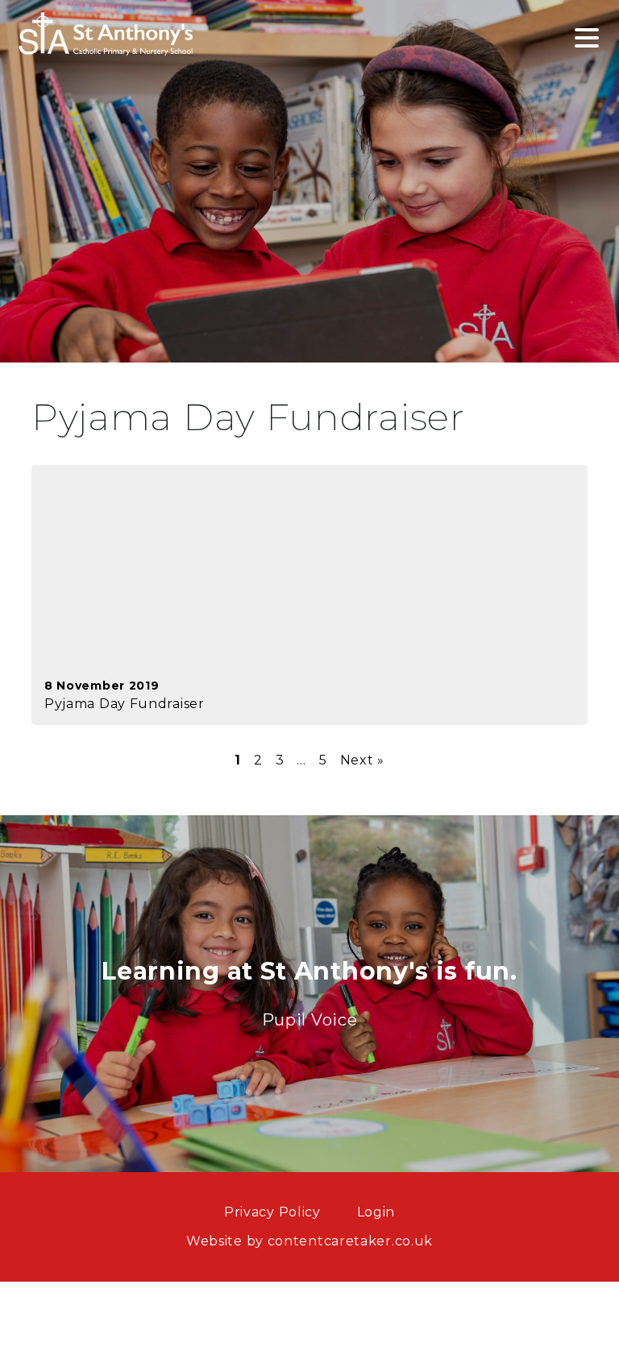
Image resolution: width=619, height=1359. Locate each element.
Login (376, 1212)
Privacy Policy (272, 1212)
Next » (362, 760)
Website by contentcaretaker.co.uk (309, 1241)
